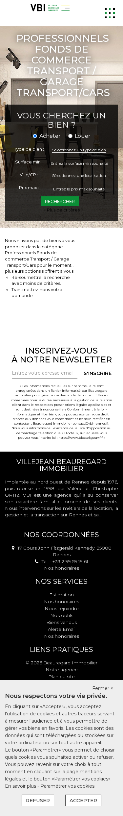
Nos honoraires (61, 568)
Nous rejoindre (62, 608)
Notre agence (62, 670)
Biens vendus (61, 622)
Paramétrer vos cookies (67, 786)
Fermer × (102, 688)
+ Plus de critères (62, 209)
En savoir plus (21, 786)
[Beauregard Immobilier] (49, 8)
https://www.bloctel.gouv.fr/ (80, 437)
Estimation (61, 595)
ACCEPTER (83, 800)
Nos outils (61, 615)
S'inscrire (98, 373)
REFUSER (38, 800)
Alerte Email (61, 629)
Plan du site (61, 677)
